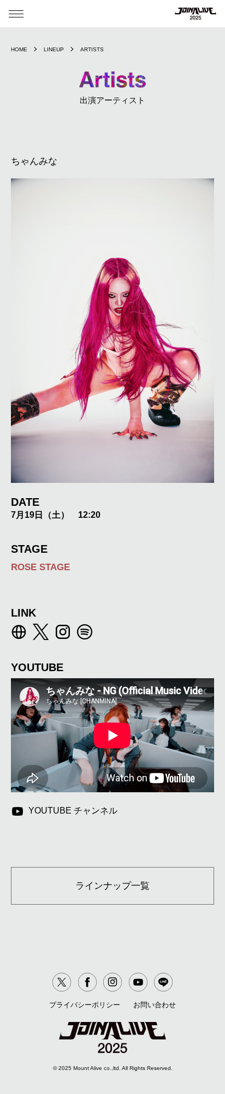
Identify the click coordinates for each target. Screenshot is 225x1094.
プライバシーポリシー (84, 1005)
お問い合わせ (154, 1005)
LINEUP (54, 49)
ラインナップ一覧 (112, 886)
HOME (19, 49)
